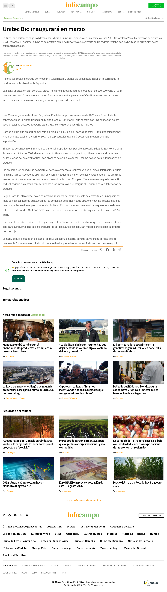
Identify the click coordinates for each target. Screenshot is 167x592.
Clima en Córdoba (84, 540)
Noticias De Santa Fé (140, 540)
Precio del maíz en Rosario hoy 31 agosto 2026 (137, 484)
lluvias (154, 533)
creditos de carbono (87, 565)
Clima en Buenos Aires (54, 540)
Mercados (91, 12)
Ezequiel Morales (69, 356)
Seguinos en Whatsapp (156, 5)
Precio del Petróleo (14, 555)
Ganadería (60, 12)
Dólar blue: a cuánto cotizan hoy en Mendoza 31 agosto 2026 (23, 484)
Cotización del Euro (122, 526)
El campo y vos (40, 533)
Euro (34, 573)
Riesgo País (39, 548)
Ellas (58, 533)
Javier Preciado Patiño (15, 398)
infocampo (120, 356)
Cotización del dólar (92, 526)
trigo (63, 573)
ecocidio (55, 565)
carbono (68, 565)
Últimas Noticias (32, 12)
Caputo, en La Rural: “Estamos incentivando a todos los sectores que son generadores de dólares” (81, 390)
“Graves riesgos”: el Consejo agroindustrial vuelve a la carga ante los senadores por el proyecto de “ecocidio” (28, 444)
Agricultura (76, 12)
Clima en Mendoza (111, 540)
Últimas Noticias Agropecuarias (22, 526)
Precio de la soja (61, 548)
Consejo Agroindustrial (34, 565)
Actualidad (17, 18)
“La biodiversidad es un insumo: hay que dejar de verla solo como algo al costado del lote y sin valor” (83, 348)
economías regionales (143, 565)
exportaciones (10, 573)
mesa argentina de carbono (115, 565)
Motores (112, 533)
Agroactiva (107, 12)
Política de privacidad (151, 515)
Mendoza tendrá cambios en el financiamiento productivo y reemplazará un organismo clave (27, 348)
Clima (47, 12)
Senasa (71, 526)
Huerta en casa (93, 533)
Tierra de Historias (133, 533)
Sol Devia (10, 356)
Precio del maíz (85, 548)
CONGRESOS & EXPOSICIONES (129, 12)
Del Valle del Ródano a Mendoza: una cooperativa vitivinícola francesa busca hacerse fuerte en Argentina (135, 390)
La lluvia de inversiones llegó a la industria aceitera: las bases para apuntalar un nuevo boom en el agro (28, 390)
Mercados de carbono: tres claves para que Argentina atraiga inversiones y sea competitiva (82, 444)
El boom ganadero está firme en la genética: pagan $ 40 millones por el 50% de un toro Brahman (137, 348)
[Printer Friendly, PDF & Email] (119, 251)
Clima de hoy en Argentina (19, 540)
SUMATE (18, 278)
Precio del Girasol (135, 548)
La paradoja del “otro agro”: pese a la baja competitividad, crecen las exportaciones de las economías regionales (137, 444)
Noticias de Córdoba (15, 548)
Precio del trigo (109, 548)
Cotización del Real (14, 533)
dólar (24, 573)
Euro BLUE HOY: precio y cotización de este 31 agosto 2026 (81, 484)
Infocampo (7, 18)
